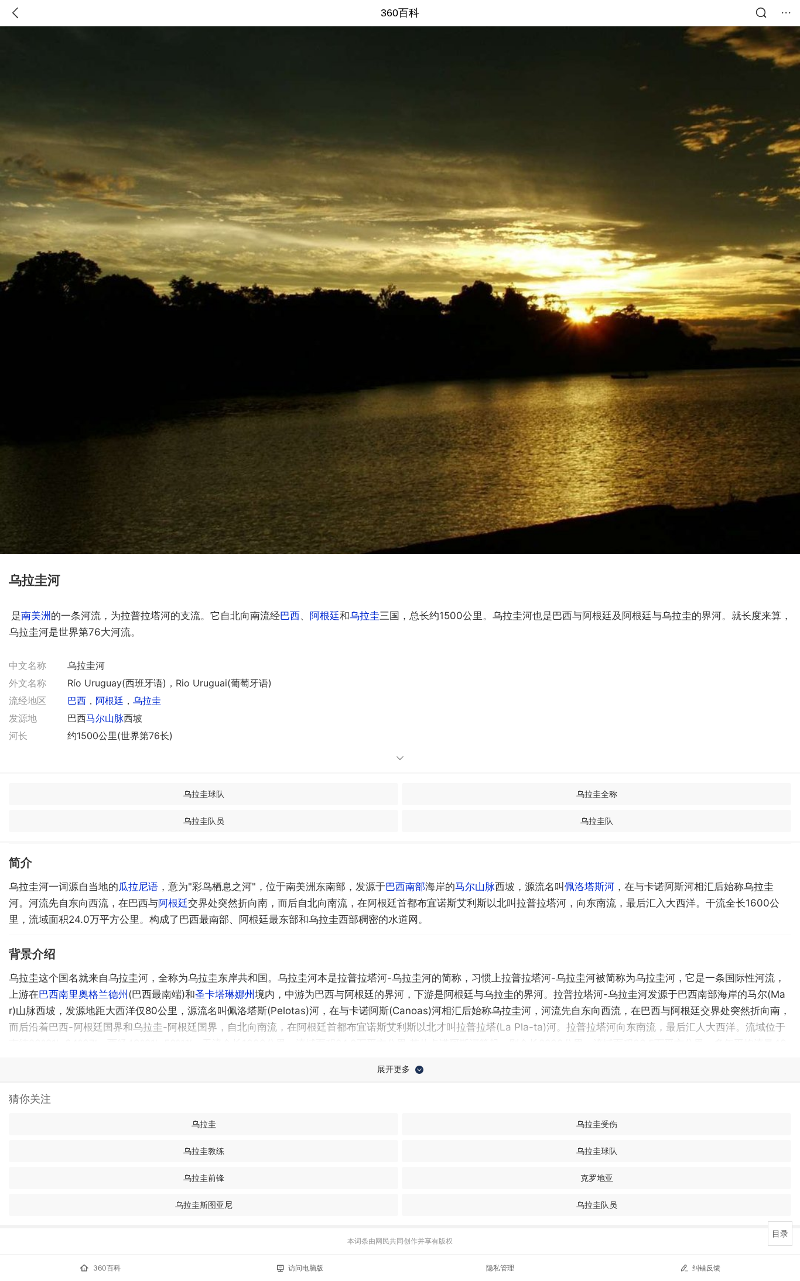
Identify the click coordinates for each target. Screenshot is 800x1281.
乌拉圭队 (596, 821)
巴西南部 (405, 886)
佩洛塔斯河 (589, 886)
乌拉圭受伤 (596, 1124)
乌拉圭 (365, 615)
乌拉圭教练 (203, 1151)
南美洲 (36, 615)
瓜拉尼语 (138, 886)
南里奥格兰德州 (93, 994)
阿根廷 (325, 615)
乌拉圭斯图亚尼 (204, 1205)
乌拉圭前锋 (203, 1178)
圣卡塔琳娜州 (225, 994)
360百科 (400, 13)
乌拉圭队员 (203, 821)
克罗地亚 (596, 1178)
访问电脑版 (305, 1267)
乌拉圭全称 (596, 794)
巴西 (290, 615)
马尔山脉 (105, 718)
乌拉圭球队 (203, 794)
